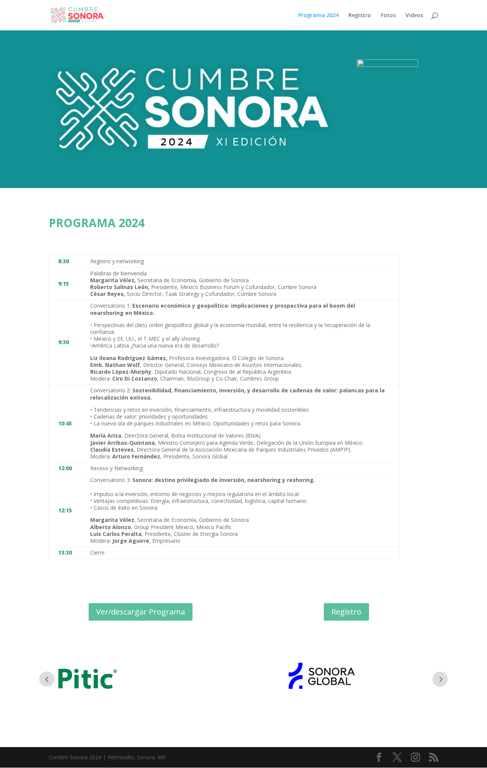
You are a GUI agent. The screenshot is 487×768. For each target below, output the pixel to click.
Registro (360, 16)
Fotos (388, 16)
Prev (46, 679)
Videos (414, 16)
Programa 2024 (318, 16)
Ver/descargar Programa (140, 612)
